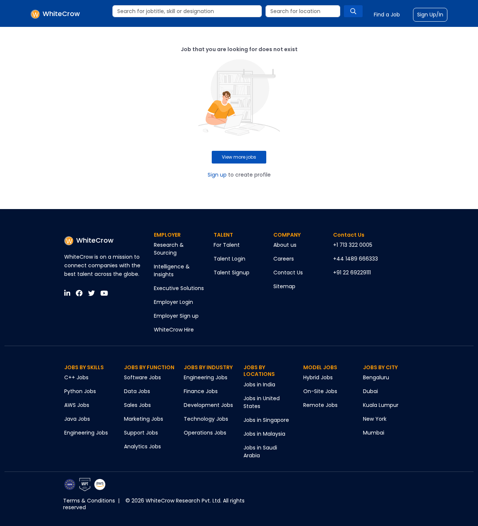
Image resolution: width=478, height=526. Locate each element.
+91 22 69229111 (352, 272)
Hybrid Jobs (318, 377)
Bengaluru (376, 377)
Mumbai (373, 432)
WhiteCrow (95, 240)
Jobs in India (259, 384)
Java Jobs (77, 419)
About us (285, 245)
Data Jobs (137, 391)
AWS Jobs (76, 405)
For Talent (227, 245)
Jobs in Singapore (266, 420)
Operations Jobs (205, 432)
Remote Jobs (320, 405)
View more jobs (239, 157)
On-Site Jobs (320, 391)
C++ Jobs (76, 377)
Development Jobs (208, 405)
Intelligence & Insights (172, 270)
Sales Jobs (137, 405)
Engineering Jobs (86, 432)
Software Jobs (142, 377)
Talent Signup (231, 272)
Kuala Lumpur (380, 405)
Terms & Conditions (89, 500)
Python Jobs (80, 391)
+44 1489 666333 (355, 258)
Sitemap (284, 286)
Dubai (370, 391)
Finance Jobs (201, 391)
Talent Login (229, 258)
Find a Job (387, 14)
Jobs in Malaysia (264, 434)
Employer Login (173, 302)
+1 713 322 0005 (352, 245)
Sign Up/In (430, 14)
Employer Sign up (176, 316)
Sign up (217, 174)
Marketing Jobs (143, 419)
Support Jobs (141, 432)
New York (375, 419)
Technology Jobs (206, 419)
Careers (283, 258)
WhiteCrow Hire (174, 329)
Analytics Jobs (142, 446)
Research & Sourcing (169, 248)
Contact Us (288, 272)
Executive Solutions (179, 288)
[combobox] (187, 11)
